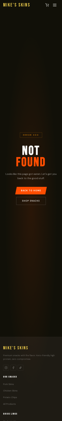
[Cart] (47, 5)
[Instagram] (6, 368)
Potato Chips (10, 397)
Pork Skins (8, 384)
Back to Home (31, 190)
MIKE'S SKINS (16, 5)
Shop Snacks (31, 201)
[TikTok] (20, 368)
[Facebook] (13, 368)
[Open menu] (54, 5)
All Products (9, 404)
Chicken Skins (10, 390)
